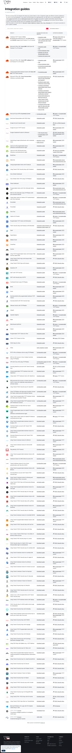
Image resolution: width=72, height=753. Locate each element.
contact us (46, 20)
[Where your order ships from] (61, 2)
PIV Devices (57, 706)
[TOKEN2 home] (7, 2)
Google (29, 23)
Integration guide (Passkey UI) (44, 225)
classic (56, 46)
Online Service (40, 142)
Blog (38, 2)
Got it (3, 750)
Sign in (42, 2)
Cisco (44, 23)
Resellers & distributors (51, 745)
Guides (34, 2)
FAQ (39, 48)
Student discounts (52, 743)
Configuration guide (41, 114)
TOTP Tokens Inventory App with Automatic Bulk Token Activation (45, 41)
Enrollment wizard (41, 268)
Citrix (41, 23)
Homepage (39, 710)
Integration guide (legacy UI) (43, 227)
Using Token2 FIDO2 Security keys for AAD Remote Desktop (43, 101)
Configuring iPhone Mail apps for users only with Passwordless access (43, 106)
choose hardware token (43, 50)
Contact (60, 740)
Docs (43, 710)
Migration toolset (41, 140)
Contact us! (42, 722)
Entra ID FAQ (41, 109)
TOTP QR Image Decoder (39, 741)
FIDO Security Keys (42, 132)
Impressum (61, 742)
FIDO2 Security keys (25, 18)
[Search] (45, 2)
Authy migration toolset (42, 347)
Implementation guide (42, 197)
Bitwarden (48, 23)
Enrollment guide (41, 371)
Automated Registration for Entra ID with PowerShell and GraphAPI (44, 78)
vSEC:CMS (39, 717)
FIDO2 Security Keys (59, 76)
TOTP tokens (9, 18)
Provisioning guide (42, 72)
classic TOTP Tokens (59, 338)
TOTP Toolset (38, 738)
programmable (56, 40)
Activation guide (40, 366)
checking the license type (44, 56)
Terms (60, 743)
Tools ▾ (30, 2)
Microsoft (25, 23)
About (60, 738)
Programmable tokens (29, 740)
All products (27, 738)
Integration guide (42, 37)
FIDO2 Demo (38, 743)
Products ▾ (25, 2)
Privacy (60, 745)
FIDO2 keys (27, 742)
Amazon (38, 23)
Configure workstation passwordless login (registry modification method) (44, 92)
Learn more (13, 748)
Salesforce (33, 23)
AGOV (37, 20)
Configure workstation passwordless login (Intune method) (44, 87)
